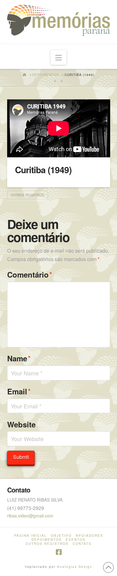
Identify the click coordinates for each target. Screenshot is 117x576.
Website (21, 424)
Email (19, 391)
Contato (82, 544)
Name (19, 358)
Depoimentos (47, 540)
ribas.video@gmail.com (30, 515)
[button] (58, 57)
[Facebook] (58, 552)
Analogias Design (74, 566)
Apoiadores (89, 536)
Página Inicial (30, 536)
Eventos (75, 540)
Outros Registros (27, 195)
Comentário (29, 274)
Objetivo (61, 536)
